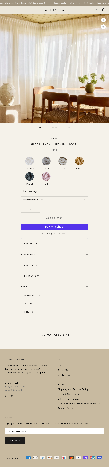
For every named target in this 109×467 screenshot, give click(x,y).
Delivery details (33, 296)
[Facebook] (6, 396)
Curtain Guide (65, 379)
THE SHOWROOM (30, 276)
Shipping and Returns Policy (73, 389)
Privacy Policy (65, 408)
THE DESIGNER (29, 265)
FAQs (61, 384)
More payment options (54, 233)
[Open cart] (103, 9)
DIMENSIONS (28, 254)
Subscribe (15, 440)
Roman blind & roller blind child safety (79, 403)
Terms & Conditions (68, 394)
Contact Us (64, 374)
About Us (63, 370)
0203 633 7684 (13, 389)
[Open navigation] (5, 10)
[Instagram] (12, 396)
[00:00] (54, 68)
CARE (24, 287)
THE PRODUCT (29, 244)
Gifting (28, 304)
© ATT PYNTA (12, 458)
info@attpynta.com (15, 386)
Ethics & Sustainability (70, 398)
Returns (28, 312)
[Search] (97, 9)
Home (61, 365)
